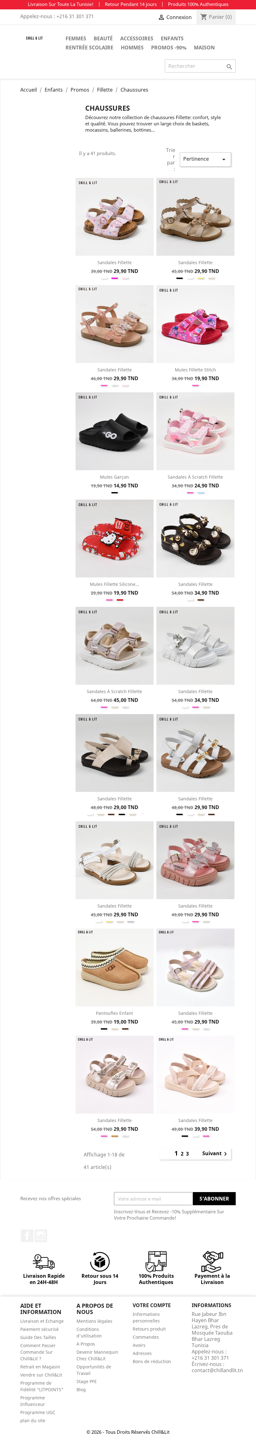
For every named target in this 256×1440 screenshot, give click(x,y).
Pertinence (205, 159)
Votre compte (152, 1305)
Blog (81, 1389)
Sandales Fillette (114, 262)
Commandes (146, 1337)
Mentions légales (94, 1321)
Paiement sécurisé (39, 1329)
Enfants (172, 38)
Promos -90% (168, 47)
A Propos (85, 1344)
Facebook (27, 1236)
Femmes (76, 38)
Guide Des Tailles (38, 1337)
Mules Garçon (114, 477)
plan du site (32, 1420)
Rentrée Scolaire (89, 47)
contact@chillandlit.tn (217, 1370)
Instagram (41, 1236)
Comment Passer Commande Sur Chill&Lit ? (38, 1352)
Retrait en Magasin (40, 1367)
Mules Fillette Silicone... (114, 584)
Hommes (132, 47)
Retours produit (149, 1329)
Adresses (142, 1353)
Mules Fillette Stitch (195, 370)
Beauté (103, 38)
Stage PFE (86, 1381)
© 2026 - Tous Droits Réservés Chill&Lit (128, 1432)
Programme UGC (37, 1412)
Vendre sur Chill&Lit (41, 1375)
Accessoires (136, 38)
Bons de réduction (152, 1361)
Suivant (215, 1154)
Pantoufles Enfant (114, 1013)
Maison (204, 47)
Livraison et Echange (42, 1321)
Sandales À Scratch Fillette (195, 477)
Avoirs (139, 1345)
